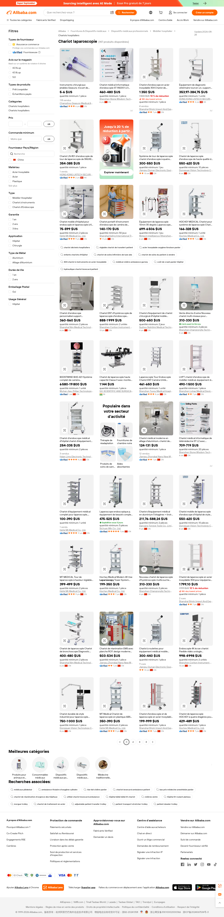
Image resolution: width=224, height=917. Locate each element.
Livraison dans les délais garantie (66, 839)
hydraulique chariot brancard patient (81, 269)
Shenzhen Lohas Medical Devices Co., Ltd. (196, 391)
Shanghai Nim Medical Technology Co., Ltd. (77, 327)
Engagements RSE (16, 839)
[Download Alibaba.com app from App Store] (182, 887)
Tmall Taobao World (96, 902)
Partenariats (187, 852)
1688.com (78, 902)
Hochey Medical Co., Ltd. (191, 236)
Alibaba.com (162, 887)
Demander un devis (103, 837)
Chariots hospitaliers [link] (68, 35)
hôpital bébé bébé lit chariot (122, 797)
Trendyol (147, 902)
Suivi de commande (191, 839)
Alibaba (62, 31)
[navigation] (31, 387)
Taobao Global (125, 902)
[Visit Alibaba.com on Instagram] (202, 864)
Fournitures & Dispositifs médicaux (88, 31)
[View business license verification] (141, 912)
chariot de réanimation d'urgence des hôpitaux (35, 797)
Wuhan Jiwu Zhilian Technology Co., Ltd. (77, 391)
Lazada (112, 902)
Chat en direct (144, 833)
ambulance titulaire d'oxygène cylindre (59, 789)
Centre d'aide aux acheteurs (151, 827)
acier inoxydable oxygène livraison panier (161, 247)
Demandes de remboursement (153, 846)
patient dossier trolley (167, 804)
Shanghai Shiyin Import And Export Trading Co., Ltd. (156, 109)
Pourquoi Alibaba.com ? (18, 827)
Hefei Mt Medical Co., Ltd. (73, 236)
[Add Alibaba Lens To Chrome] (53, 887)
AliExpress (65, 902)
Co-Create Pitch (15, 833)
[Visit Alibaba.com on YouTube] (209, 864)
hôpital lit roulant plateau (179, 797)
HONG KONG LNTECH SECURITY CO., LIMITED (196, 99)
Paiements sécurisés (60, 827)
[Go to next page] (153, 742)
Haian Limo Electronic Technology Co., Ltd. (77, 456)
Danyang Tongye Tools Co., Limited (156, 525)
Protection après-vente (62, 846)
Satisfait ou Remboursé (62, 833)
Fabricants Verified (102, 830)
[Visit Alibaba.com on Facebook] (182, 864)
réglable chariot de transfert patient (116, 247)
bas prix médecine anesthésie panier (176, 789)
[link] (219, 886)
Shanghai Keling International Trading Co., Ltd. (116, 236)
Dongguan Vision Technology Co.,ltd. (196, 170)
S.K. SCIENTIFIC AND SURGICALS (116, 391)
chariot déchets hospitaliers (77, 247)
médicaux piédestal (23, 789)
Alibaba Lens (21, 887)
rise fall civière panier (97, 789)
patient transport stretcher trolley (131, 804)
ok (49, 124)
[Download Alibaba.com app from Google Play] (206, 887)
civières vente (151, 797)
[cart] (161, 13)
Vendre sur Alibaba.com (193, 827)
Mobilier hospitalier (162, 31)
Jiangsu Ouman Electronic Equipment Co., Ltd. (156, 170)
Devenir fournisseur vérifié (194, 846)
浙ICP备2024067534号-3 (196, 912)
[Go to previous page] (120, 742)
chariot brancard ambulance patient (133, 789)
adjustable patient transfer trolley (90, 804)
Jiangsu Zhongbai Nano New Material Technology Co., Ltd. (156, 456)
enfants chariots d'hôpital (76, 255)
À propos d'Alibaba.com (19, 820)
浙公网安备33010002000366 (165, 912)
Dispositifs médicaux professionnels (129, 31)
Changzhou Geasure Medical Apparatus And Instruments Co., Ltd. (77, 103)
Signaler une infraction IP (150, 852)
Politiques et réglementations (65, 861)
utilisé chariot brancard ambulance (83, 797)
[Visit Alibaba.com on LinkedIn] (189, 864)
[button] (112, 12)
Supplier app (88, 887)
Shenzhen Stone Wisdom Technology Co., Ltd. (116, 99)
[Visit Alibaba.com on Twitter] (196, 864)
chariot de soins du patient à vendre (158, 255)
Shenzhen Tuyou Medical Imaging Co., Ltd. (156, 391)
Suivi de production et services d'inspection (65, 853)
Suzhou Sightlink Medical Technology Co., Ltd (156, 327)
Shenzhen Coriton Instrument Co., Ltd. (116, 327)
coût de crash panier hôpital (170, 262)
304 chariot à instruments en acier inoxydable (85, 262)
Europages (159, 902)
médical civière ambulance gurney (132, 262)
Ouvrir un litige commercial (150, 839)
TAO (137, 902)
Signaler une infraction (148, 858)
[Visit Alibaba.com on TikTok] (215, 864)
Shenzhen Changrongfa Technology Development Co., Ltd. (196, 330)
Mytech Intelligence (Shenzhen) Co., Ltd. (156, 236)
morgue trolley (21, 804)
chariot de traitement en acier (51, 804)
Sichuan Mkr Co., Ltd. (110, 528)
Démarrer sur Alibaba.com (194, 833)
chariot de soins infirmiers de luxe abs (114, 255)
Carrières (11, 846)
